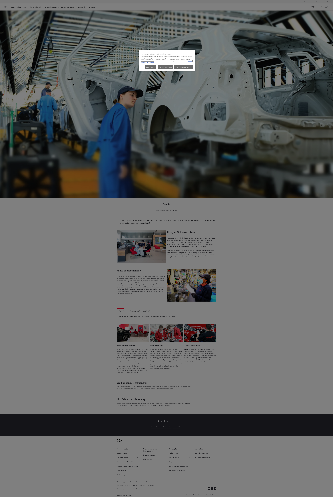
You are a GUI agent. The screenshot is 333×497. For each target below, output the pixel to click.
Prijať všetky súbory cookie (165, 67)
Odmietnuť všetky (150, 67)
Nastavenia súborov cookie (183, 67)
